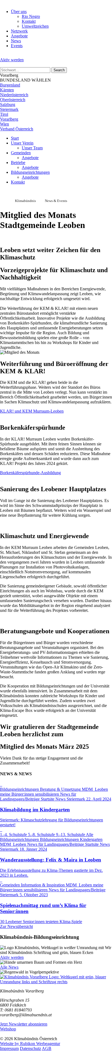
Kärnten (7, 90)
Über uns (19, 11)
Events (17, 45)
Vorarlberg (9, 119)
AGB (46, 1048)
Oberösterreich (12, 99)
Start (15, 138)
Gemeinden (21, 152)
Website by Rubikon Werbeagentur (30, 1043)
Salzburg (7, 104)
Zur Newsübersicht (16, 926)
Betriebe (18, 162)
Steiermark (9, 109)
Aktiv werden (12, 59)
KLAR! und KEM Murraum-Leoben (32, 411)
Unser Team (32, 148)
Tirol (4, 114)
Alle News (9, 967)
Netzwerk (19, 31)
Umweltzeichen (35, 26)
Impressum (9, 1048)
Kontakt (29, 21)
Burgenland (10, 85)
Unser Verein (22, 143)
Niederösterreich (14, 94)
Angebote (19, 36)
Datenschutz (30, 1048)
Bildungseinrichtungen (30, 172)
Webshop (8, 1029)
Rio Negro (31, 16)
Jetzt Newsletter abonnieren (23, 1024)
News (16, 40)
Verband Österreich (16, 129)
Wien (4, 124)
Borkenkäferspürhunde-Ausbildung (30, 472)
